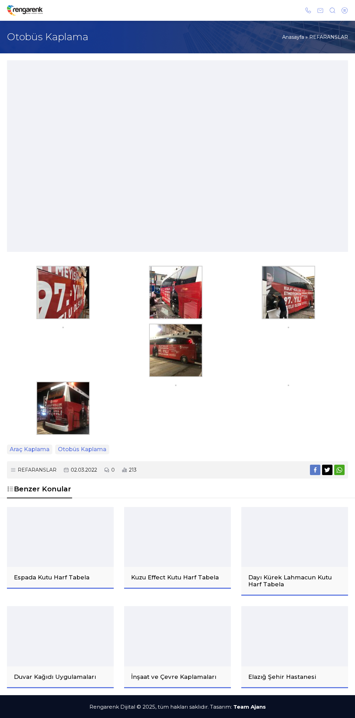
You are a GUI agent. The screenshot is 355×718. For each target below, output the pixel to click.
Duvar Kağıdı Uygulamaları (55, 676)
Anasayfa (293, 37)
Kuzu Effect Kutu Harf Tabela (175, 577)
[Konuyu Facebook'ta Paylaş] (315, 470)
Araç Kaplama (30, 449)
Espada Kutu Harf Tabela (51, 577)
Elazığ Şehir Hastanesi (282, 676)
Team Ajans (249, 706)
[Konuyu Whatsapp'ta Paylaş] (339, 470)
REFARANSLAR (328, 37)
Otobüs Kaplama (82, 449)
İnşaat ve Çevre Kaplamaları (173, 676)
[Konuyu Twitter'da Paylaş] (327, 470)
